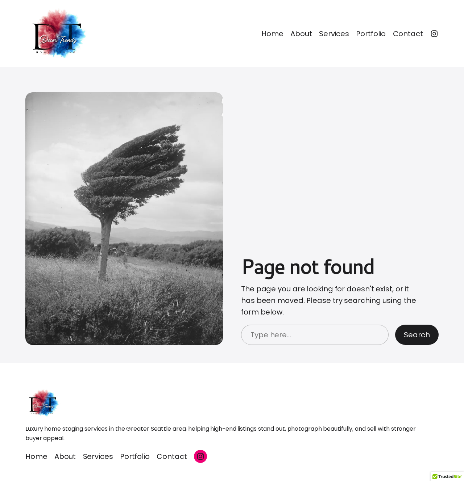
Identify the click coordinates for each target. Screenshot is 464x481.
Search (417, 335)
